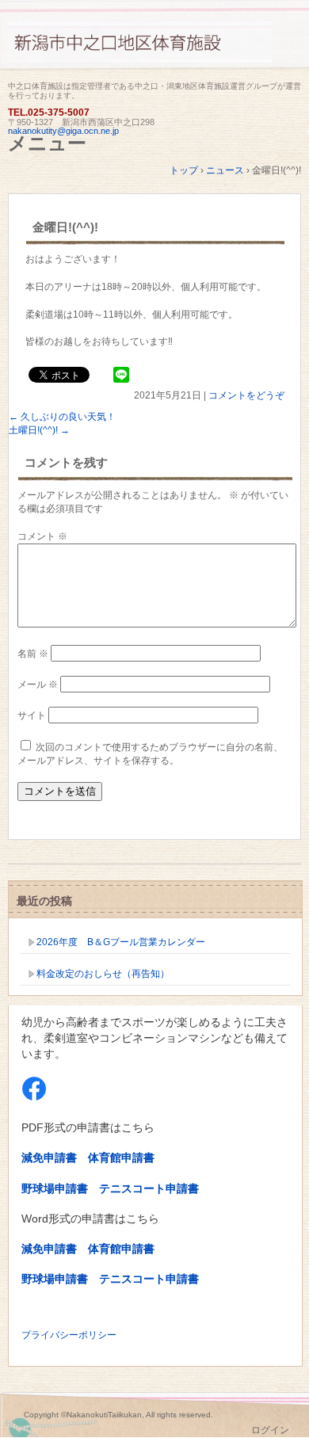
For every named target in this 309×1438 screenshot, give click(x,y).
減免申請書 (49, 1157)
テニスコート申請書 (149, 1188)
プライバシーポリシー (68, 1335)
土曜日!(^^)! (39, 430)
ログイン (270, 1430)
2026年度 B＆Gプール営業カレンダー (120, 942)
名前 (32, 653)
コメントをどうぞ (246, 395)
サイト (31, 715)
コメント (42, 536)
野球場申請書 (54, 1188)
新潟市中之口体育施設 (154, 49)
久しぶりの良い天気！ (62, 416)
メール (37, 684)
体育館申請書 (121, 1157)
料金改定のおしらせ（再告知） (103, 973)
